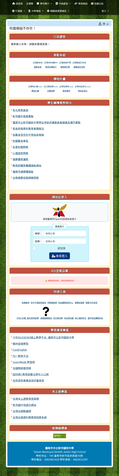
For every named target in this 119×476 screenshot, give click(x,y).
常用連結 (83, 3)
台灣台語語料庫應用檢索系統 (29, 417)
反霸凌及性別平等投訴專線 (28, 135)
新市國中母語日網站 (24, 405)
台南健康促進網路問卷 (26, 177)
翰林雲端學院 (20, 343)
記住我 (61, 248)
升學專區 (36, 11)
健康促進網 (79, 302)
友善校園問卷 (20, 147)
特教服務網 (52, 302)
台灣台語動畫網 (21, 411)
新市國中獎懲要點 (23, 116)
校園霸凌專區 (20, 141)
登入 (104, 11)
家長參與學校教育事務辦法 (28, 128)
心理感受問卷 (20, 153)
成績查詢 (25, 302)
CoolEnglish (19, 349)
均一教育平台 (20, 356)
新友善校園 (69, 318)
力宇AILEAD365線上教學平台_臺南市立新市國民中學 (43, 337)
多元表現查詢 (20, 110)
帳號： (38, 233)
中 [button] (104, 23)
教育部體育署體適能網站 (27, 165)
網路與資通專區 (58, 11)
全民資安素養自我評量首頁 (28, 380)
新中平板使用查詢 (38, 302)
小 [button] (108, 23)
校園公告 (98, 3)
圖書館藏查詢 (46, 318)
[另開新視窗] (25, 299)
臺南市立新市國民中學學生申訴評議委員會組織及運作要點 (47, 122)
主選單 (29, 3)
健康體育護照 (20, 159)
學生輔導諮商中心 (65, 302)
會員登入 (61, 256)
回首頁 (19, 3)
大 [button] (100, 23)
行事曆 (18, 11)
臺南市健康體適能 (23, 171)
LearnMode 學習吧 (24, 362)
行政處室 (63, 3)
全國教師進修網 (22, 368)
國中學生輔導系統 (95, 318)
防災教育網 (58, 318)
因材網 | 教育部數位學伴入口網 (30, 374)
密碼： (38, 241)
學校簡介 (44, 3)
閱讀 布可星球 (91, 302)
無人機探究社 (80, 318)
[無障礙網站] (59, 435)
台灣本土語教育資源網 (26, 398)
